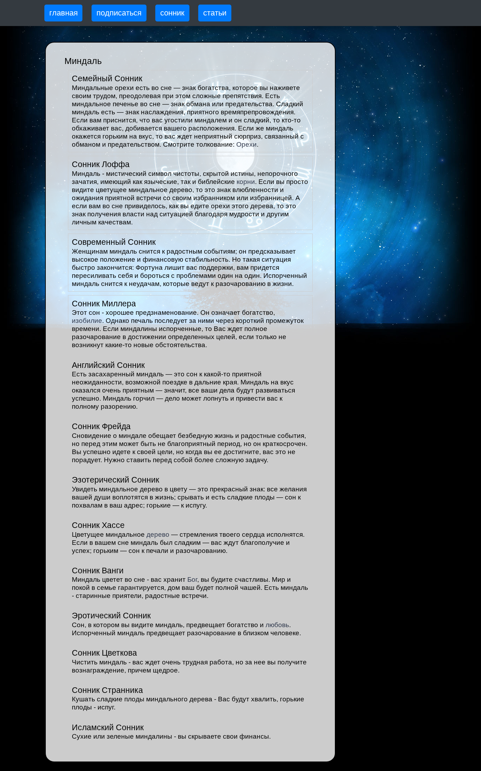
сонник (172, 12)
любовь (277, 625)
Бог (192, 579)
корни (246, 181)
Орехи (246, 144)
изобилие (87, 320)
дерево (157, 534)
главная (63, 12)
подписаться (119, 12)
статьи (214, 12)
